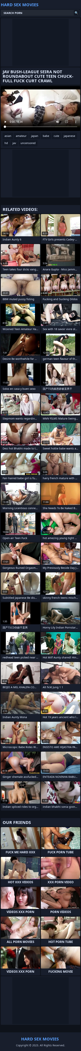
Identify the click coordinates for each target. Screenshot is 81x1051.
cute (56, 136)
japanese (69, 136)
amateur (21, 136)
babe (46, 136)
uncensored (28, 143)
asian (8, 136)
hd (6, 143)
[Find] (76, 12)
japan (34, 136)
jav (14, 143)
